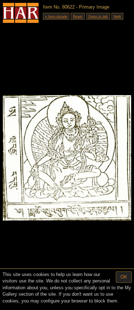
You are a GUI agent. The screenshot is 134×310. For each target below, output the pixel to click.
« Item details (56, 16)
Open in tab (98, 16)
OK (123, 277)
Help (117, 16)
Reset (78, 16)
